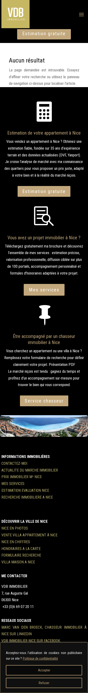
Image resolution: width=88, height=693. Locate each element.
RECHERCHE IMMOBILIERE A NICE (27, 497)
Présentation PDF (62, 364)
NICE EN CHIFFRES (15, 542)
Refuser (44, 683)
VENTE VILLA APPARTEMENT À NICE (29, 535)
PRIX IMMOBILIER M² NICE (21, 477)
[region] (44, 667)
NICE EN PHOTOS (14, 528)
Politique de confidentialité (40, 658)
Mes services (44, 290)
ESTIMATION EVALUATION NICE (25, 490)
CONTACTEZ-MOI (14, 463)
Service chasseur (44, 401)
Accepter (44, 670)
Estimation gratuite (44, 33)
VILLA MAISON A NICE (18, 562)
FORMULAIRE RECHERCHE (21, 555)
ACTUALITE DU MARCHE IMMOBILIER (29, 470)
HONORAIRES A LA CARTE (21, 548)
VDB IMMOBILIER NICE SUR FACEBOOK (30, 641)
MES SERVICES (12, 483)
